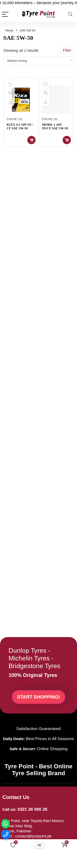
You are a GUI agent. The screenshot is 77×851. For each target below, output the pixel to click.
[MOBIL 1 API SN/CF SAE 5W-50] (56, 100)
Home (9, 30)
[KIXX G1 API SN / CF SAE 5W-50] (21, 100)
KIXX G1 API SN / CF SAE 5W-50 (20, 126)
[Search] (70, 14)
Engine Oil (15, 119)
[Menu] (5, 14)
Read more (31, 140)
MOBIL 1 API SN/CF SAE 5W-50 (55, 126)
